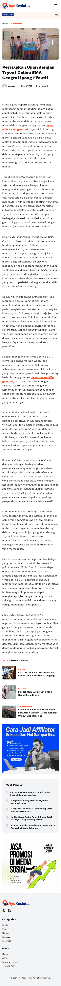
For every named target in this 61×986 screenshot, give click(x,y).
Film (4, 929)
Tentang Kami (8, 966)
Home (5, 23)
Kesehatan (7, 941)
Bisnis (5, 925)
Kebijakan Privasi (10, 962)
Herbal (5, 933)
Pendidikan (16, 23)
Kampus (6, 937)
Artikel (5, 958)
